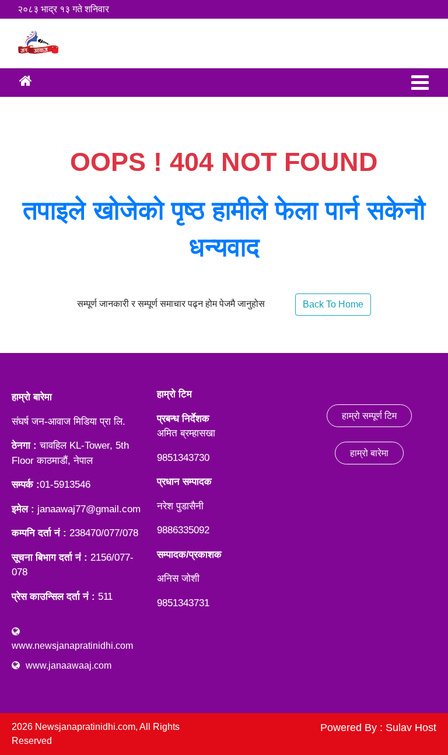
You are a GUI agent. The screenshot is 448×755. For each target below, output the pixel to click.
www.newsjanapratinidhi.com (72, 646)
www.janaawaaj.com (68, 665)
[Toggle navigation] (420, 82)
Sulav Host (411, 727)
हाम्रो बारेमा (369, 453)
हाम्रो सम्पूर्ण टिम (369, 416)
